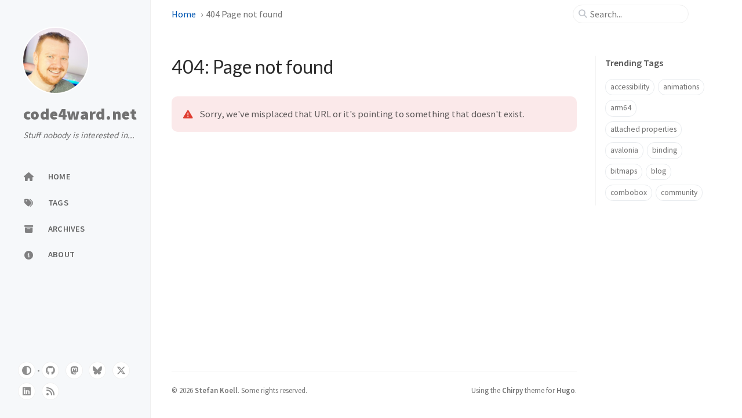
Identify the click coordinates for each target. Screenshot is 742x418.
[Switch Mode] (27, 370)
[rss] (50, 391)
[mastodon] (74, 370)
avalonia (624, 150)
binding (664, 150)
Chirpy (512, 390)
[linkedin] (27, 391)
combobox (628, 192)
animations (681, 87)
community (679, 192)
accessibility (629, 87)
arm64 (620, 108)
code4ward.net (80, 114)
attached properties (643, 129)
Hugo (565, 390)
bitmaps (623, 171)
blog (658, 171)
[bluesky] (97, 370)
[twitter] (121, 370)
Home (184, 14)
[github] (50, 370)
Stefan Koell (216, 390)
